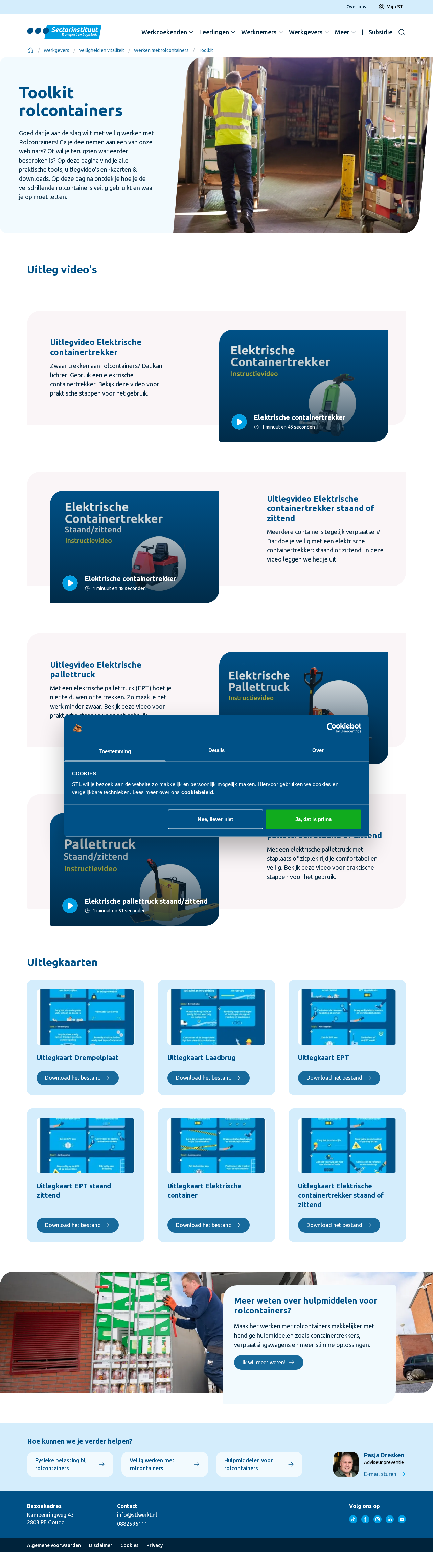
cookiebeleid (197, 792)
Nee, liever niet (215, 819)
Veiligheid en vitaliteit (101, 50)
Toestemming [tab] (115, 751)
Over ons (356, 6)
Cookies (129, 1545)
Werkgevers (306, 32)
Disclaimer (100, 1545)
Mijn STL (396, 6)
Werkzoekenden (164, 32)
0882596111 (132, 1524)
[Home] (30, 50)
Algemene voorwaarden (54, 1545)
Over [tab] (318, 750)
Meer (342, 32)
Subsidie (380, 32)
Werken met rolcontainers (161, 50)
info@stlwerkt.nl (137, 1515)
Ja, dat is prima (313, 819)
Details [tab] (216, 750)
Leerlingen (214, 32)
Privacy (154, 1545)
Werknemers (259, 32)
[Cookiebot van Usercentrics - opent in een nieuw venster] (331, 728)
